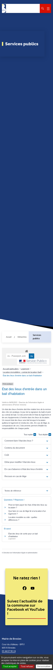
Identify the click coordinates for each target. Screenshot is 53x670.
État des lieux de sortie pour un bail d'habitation (23, 535)
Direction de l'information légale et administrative (20, 553)
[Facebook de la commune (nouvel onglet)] (23, 588)
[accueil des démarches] (26, 351)
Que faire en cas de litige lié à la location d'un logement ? (27, 512)
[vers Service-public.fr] (33, 362)
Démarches (22, 337)
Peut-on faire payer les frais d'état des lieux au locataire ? (27, 506)
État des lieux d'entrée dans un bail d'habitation (22, 375)
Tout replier (28, 434)
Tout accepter (10, 666)
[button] (26, 440)
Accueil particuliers (11, 369)
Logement (25, 369)
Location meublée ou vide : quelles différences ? (22, 518)
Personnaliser (44, 666)
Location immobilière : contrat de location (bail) (22, 372)
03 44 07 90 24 (9, 651)
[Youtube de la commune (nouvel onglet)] (30, 588)
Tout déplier (43, 434)
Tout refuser (27, 666)
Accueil (8, 337)
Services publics (37, 337)
